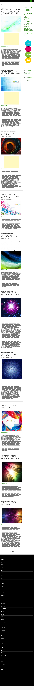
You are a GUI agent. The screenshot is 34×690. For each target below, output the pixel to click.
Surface (6, 185)
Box (13, 110)
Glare (20, 536)
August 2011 (3, 632)
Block (9, 437)
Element (19, 53)
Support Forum (3, 650)
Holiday (15, 334)
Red (14, 183)
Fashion (3, 331)
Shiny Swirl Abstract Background (9, 134)
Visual (18, 125)
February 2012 (3, 622)
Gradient (19, 333)
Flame (10, 54)
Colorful (3, 112)
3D (2, 272)
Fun (14, 536)
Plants (2, 581)
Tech (8, 123)
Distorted (16, 440)
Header (5, 56)
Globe (6, 333)
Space (3, 544)
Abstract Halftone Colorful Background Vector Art (10, 196)
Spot (9, 544)
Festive (6, 331)
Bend (14, 50)
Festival (2, 570)
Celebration (16, 51)
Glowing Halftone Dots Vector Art (10, 503)
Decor (3, 276)
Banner (12, 273)
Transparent (17, 124)
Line (11, 181)
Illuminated (3, 335)
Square (3, 123)
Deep (5, 53)
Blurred (11, 110)
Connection (10, 52)
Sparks (12, 184)
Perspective (15, 541)
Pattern (15, 182)
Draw (8, 535)
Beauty (12, 50)
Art (13, 108)
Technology (12, 123)
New (16, 393)
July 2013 (2, 597)
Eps (5, 54)
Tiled (8, 124)
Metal (8, 392)
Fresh (5, 442)
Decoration (18, 113)
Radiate (12, 226)
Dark (14, 113)
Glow (9, 55)
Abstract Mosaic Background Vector (9, 236)
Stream (15, 184)
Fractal (14, 54)
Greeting (3, 180)
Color (18, 111)
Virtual (12, 125)
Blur (8, 110)
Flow (19, 331)
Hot (17, 334)
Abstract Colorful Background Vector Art (10, 457)
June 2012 (2, 616)
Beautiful (18, 436)
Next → (13, 551)
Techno (15, 544)
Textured (3, 124)
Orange (12, 182)
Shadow (17, 183)
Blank (3, 110)
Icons (2, 575)
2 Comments (9, 238)
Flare (3, 179)
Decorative (10, 276)
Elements (12, 277)
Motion (6, 182)
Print (5, 542)
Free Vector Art (3, 8)
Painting (8, 541)
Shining (14, 122)
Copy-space (3, 113)
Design (8, 53)
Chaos (5, 111)
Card (12, 51)
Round (3, 227)
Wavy (14, 228)
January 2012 (3, 624)
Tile (6, 124)
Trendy (3, 345)
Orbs (11, 540)
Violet (20, 186)
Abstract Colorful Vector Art (8, 406)
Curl (18, 52)
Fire (8, 331)
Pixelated (13, 394)
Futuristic (14, 332)
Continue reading (4, 46)
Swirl (9, 185)
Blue (19, 50)
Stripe (18, 184)
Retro (19, 226)
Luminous (13, 539)
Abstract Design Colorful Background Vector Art (27, 73)
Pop (2, 542)
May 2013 (2, 600)
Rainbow (19, 542)
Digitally (13, 389)
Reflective (15, 226)
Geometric (11, 179)
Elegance (11, 53)
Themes (2, 652)
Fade (10, 536)
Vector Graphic (7, 125)
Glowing (12, 55)
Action (11, 49)
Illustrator (18, 56)
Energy (3, 54)
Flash (17, 331)
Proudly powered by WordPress (5, 684)
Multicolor (9, 393)
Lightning (8, 181)
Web (9, 126)
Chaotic (8, 111)
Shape (11, 122)
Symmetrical (15, 227)
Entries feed (3, 662)
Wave (7, 126)
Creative (12, 113)
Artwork (3, 109)
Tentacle (16, 185)
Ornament (3, 394)
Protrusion (7, 226)
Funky (17, 536)
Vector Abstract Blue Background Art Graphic (11, 72)
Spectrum (6, 544)
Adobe (14, 49)
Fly (2, 332)
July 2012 (2, 614)
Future (3, 55)
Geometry (19, 390)
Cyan (18, 275)
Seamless (2, 583)
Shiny (5, 184)
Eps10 (8, 54)
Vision (15, 125)
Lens (2, 181)
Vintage (3, 346)
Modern (17, 181)
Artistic (17, 108)
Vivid (9, 346)
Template (16, 123)
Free (19, 54)
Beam (14, 436)
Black (20, 109)
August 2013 (3, 595)
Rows (13, 543)
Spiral (11, 227)
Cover (12, 327)
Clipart (6, 52)
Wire (7, 347)
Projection (3, 226)
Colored (19, 274)
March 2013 (3, 603)
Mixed (14, 181)
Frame (17, 54)
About (2, 671)
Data (5, 328)
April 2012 (2, 619)
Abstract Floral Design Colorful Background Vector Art (28, 80)
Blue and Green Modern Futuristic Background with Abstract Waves (10, 11)
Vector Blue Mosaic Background (9, 355)
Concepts (15, 112)
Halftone (9, 538)
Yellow (11, 347)
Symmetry (19, 227)
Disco (6, 329)
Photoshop (19, 182)
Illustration (13, 56)
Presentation (4, 122)
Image (18, 180)
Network (13, 393)
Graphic (16, 55)
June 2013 (2, 598)
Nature (2, 578)
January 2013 (3, 606)
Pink (2, 183)
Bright (3, 51)
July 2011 (2, 633)
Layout (7, 539)
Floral (2, 572)
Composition (7, 112)
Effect (3, 178)
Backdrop (3, 50)
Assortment (7, 109)
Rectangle (11, 183)
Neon (9, 182)
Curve (3, 53)
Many (17, 539)
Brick (16, 110)
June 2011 (2, 635)
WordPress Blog (3, 653)
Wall (12, 346)
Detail (10, 440)
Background (7, 50)
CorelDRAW (14, 52)
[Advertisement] (11, 39)
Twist (8, 186)
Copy (18, 112)
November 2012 (3, 608)
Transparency (12, 124)
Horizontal (9, 56)
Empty (3, 330)
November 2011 (3, 627)
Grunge (9, 334)
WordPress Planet (3, 655)
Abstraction (7, 49)
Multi (6, 393)
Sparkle (9, 184)
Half (6, 538)
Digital (17, 276)
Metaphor (11, 392)
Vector (3, 125)
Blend (17, 50)
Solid (8, 227)
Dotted (6, 535)
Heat (11, 334)
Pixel (10, 394)
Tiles (19, 396)
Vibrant (18, 345)
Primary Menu (33, 1)
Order (14, 540)
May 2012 (2, 617)
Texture (20, 123)
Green (19, 55)
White (3, 65)
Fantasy (19, 330)
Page (2, 541)
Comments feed (3, 664)
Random (8, 122)
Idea (8, 391)
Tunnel (6, 345)
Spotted (17, 122)
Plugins (2, 647)
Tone (2, 397)
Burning (6, 51)
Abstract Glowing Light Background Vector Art (10, 293)
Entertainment (10, 330)
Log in (2, 661)
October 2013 (3, 592)
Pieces (19, 541)
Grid (2, 56)
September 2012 (3, 611)
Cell (2, 111)
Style (6, 123)
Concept (12, 112)
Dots (2, 277)
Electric (6, 178)
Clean (20, 51)
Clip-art (3, 52)
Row (5, 227)
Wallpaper (3, 126)
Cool (6, 439)
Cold (12, 274)
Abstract (3, 49)
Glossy (9, 333)
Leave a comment (9, 14)
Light (5, 181)
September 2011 (3, 630)
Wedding (2, 586)
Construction (4, 327)
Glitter (6, 55)
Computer (15, 326)
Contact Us (2, 673)
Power (5, 183)
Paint (5, 541)
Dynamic (9, 329)
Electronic (15, 329)
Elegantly (15, 53)
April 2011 (2, 638)
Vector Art (3, 1)
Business (9, 51)
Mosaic (3, 182)
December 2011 (3, 625)
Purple (12, 542)
